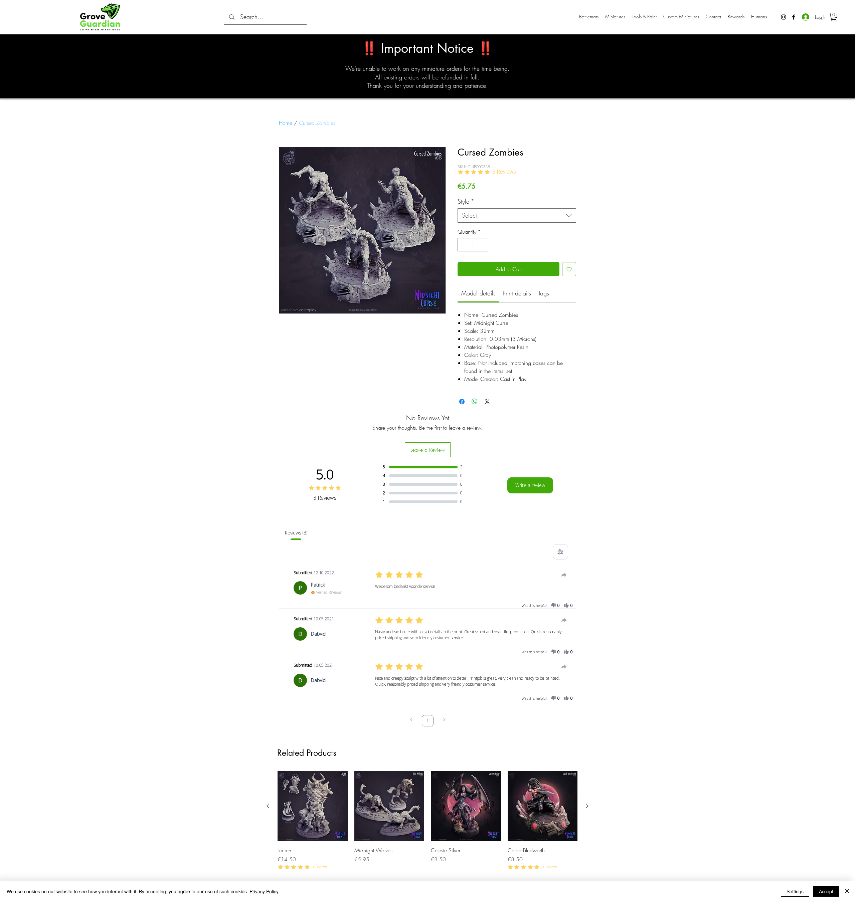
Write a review (530, 485)
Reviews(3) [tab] (296, 532)
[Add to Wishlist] (569, 269)
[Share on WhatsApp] (475, 402)
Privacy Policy (264, 891)
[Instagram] (783, 17)
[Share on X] (487, 402)
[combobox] (517, 215)
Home (285, 123)
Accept (826, 891)
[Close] (847, 891)
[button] (834, 17)
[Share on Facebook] (462, 402)
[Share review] (564, 575)
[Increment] (482, 244)
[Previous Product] (268, 806)
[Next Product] (587, 806)
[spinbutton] (473, 244)
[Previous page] (411, 720)
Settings (795, 891)
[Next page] (444, 720)
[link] (478, 293)
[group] (427, 821)
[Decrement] (463, 244)
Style (466, 201)
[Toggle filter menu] (560, 551)
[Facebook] (793, 17)
